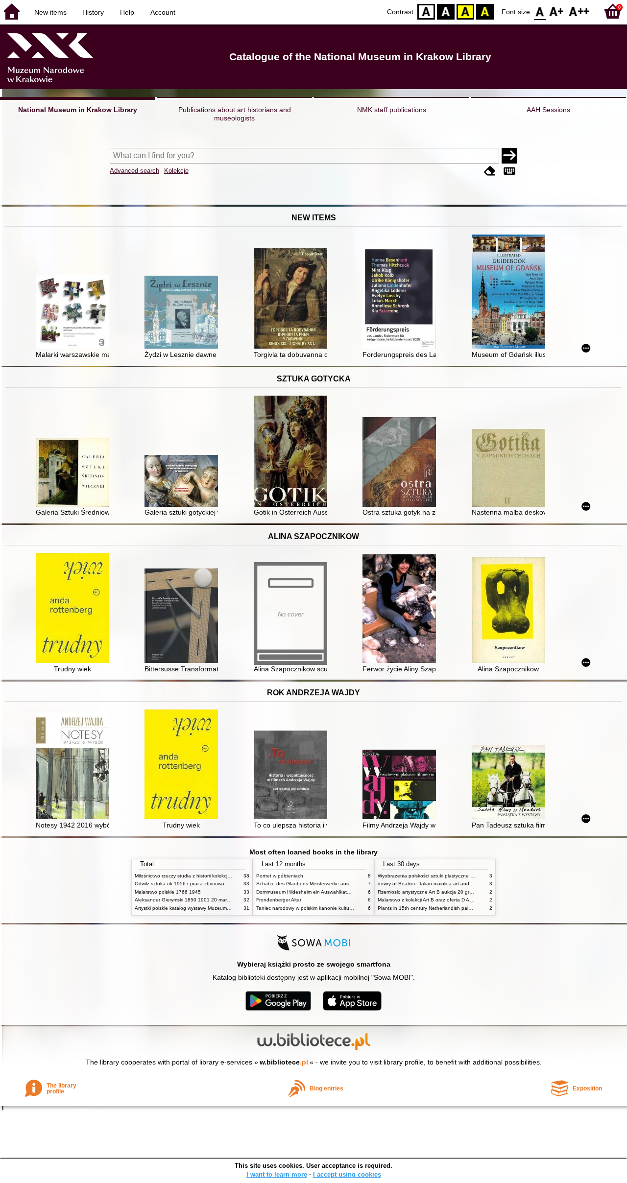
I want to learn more (276, 1174)
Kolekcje (176, 170)
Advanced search (134, 170)
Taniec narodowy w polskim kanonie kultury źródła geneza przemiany (333, 908)
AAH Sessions (548, 110)
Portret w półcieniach (279, 875)
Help (127, 12)
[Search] (509, 156)
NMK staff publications (391, 110)
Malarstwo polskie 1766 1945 (168, 892)
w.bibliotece (284, 1062)
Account (162, 12)
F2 (579, 11)
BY (485, 11)
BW (445, 11)
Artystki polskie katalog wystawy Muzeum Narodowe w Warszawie (208, 908)
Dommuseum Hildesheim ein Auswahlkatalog (306, 892)
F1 (556, 11)
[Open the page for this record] (75, 313)
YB (465, 11)
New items (50, 12)
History (93, 12)
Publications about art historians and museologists (234, 114)
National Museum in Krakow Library (77, 110)
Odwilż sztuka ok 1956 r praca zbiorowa (179, 883)
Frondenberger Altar (278, 899)
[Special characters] (509, 172)
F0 (540, 11)
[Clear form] (490, 172)
